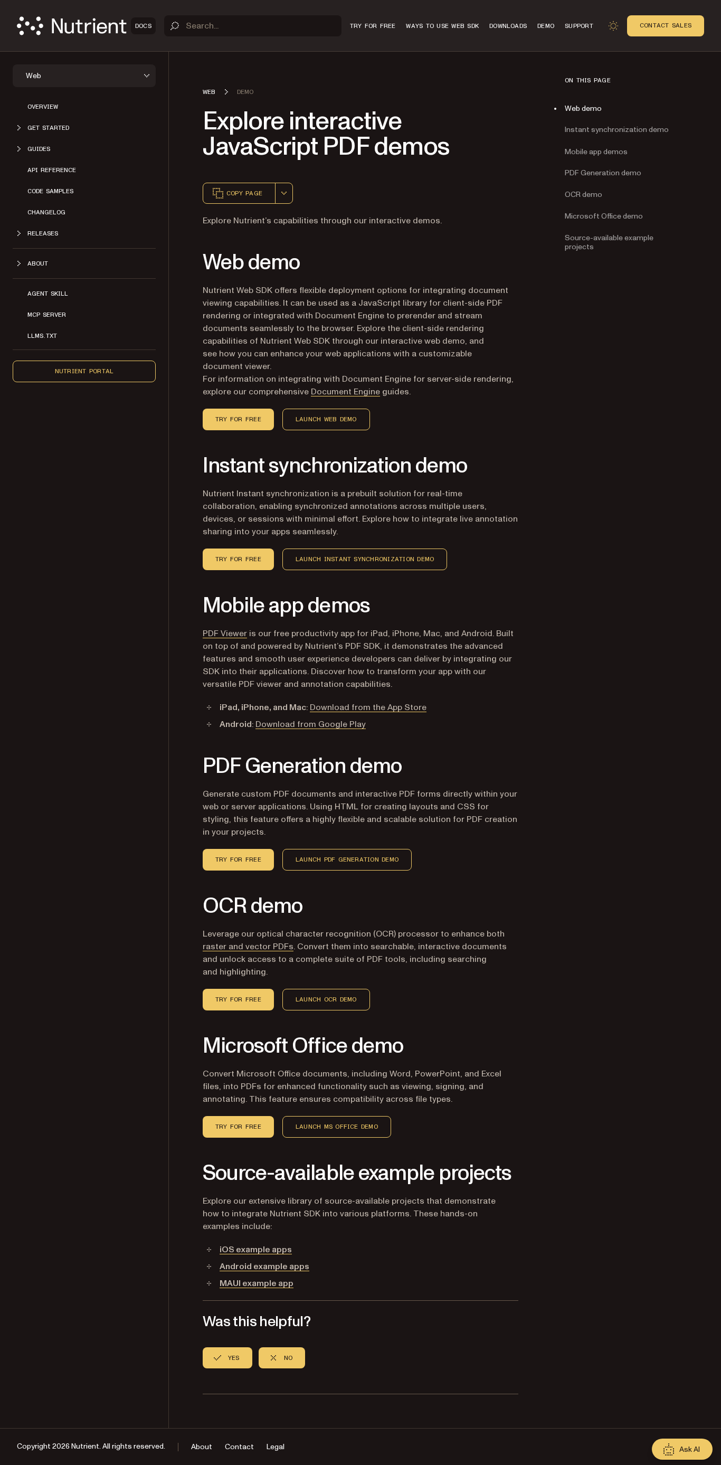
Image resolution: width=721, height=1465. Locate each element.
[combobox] (284, 193)
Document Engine (345, 392)
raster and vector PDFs (248, 946)
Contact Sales (665, 25)
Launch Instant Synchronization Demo (365, 559)
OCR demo (583, 195)
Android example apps (264, 1266)
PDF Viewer (225, 633)
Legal (275, 1447)
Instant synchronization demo (617, 130)
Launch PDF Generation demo (347, 859)
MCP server (46, 314)
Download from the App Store (368, 707)
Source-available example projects (609, 242)
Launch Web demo (326, 419)
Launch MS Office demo (337, 1126)
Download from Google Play (310, 724)
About (201, 1447)
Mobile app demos (596, 152)
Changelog (46, 212)
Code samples (50, 191)
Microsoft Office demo (604, 216)
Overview (42, 106)
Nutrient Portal (84, 371)
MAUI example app (256, 1283)
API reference (51, 170)
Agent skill (47, 293)
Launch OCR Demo (326, 999)
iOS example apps (256, 1249)
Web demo (583, 108)
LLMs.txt (42, 336)
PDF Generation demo (603, 173)
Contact (239, 1447)
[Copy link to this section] (187, 262)
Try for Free (238, 419)
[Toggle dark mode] (613, 25)
